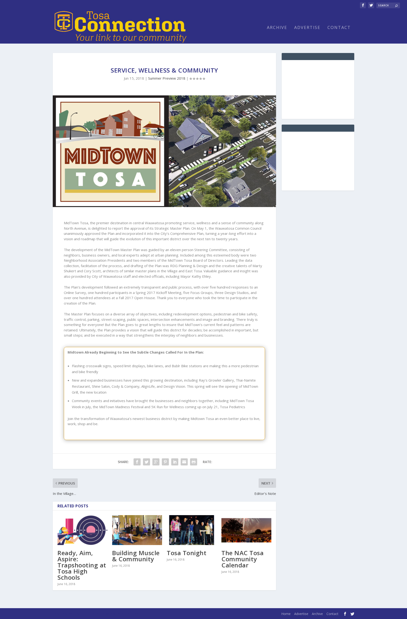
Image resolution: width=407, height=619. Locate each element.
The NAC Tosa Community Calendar (242, 559)
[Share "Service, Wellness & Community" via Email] (184, 462)
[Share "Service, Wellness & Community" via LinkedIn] (174, 462)
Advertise (307, 27)
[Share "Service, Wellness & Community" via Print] (193, 462)
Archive (277, 27)
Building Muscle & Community (136, 556)
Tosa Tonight (186, 553)
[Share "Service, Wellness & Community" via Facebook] (137, 462)
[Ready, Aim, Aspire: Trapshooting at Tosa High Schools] (82, 530)
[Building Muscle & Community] (137, 530)
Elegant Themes (85, 613)
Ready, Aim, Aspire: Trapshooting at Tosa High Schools (81, 565)
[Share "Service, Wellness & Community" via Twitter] (146, 462)
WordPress (129, 613)
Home (286, 613)
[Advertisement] (318, 89)
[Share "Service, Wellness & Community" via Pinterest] (165, 462)
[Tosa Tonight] (192, 530)
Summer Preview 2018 (166, 78)
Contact (339, 27)
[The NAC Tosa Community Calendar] (246, 530)
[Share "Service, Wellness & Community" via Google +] (156, 462)
